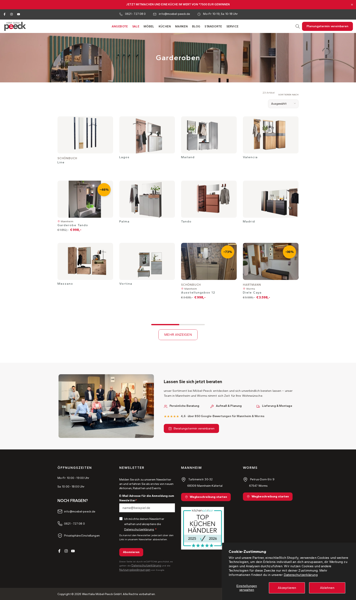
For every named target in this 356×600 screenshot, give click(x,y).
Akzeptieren (287, 588)
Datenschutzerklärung (301, 575)
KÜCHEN (165, 26)
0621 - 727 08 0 (135, 14)
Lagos (124, 157)
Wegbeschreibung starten (208, 497)
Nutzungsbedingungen (134, 570)
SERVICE (232, 26)
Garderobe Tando (72, 225)
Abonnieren (131, 552)
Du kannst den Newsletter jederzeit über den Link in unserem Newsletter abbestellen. (146, 537)
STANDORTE (213, 26)
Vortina (125, 283)
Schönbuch (67, 158)
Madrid (249, 221)
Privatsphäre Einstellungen (82, 535)
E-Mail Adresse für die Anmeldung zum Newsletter (146, 498)
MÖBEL (149, 26)
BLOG (196, 26)
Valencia (250, 157)
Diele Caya (252, 292)
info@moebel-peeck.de (174, 14)
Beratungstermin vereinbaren (194, 428)
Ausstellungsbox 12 (198, 292)
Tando (186, 221)
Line (61, 162)
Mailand (188, 157)
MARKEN (181, 26)
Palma (124, 221)
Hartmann (252, 285)
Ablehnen (327, 588)
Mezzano (65, 283)
